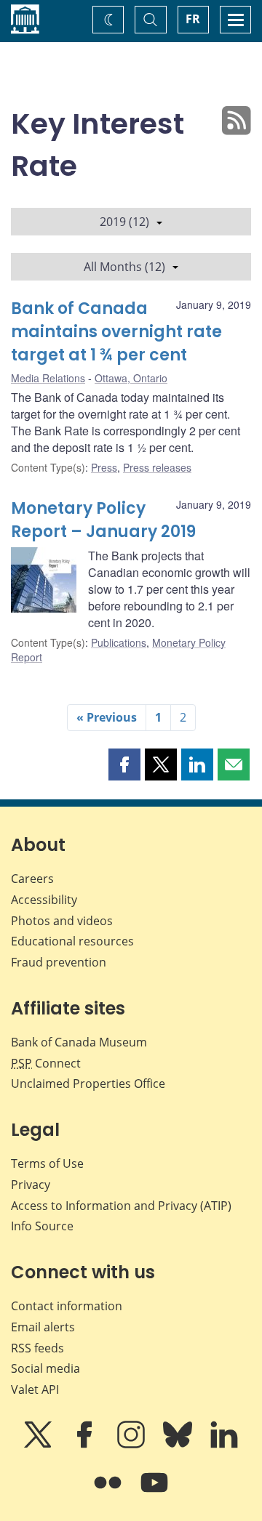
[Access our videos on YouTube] (154, 1493)
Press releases (157, 467)
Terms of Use (47, 1163)
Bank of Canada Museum (79, 1042)
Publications (118, 642)
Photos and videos (62, 921)
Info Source (42, 1226)
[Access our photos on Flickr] (109, 1493)
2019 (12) (124, 222)
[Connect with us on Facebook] (86, 1445)
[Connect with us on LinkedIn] (224, 1445)
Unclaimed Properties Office (88, 1084)
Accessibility (44, 900)
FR (193, 19)
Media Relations (48, 378)
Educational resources (72, 941)
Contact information (66, 1306)
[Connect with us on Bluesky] (179, 1445)
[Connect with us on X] (39, 1445)
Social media (45, 1368)
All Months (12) (124, 267)
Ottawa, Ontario (131, 378)
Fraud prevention (58, 962)
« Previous (106, 717)
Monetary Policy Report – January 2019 (103, 520)
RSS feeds (37, 1348)
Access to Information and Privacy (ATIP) (121, 1206)
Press (104, 467)
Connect (46, 1063)
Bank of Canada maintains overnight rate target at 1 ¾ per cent (116, 331)
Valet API (35, 1389)
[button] (124, 764)
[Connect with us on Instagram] (132, 1445)
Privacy (30, 1185)
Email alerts (43, 1327)
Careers (32, 879)
